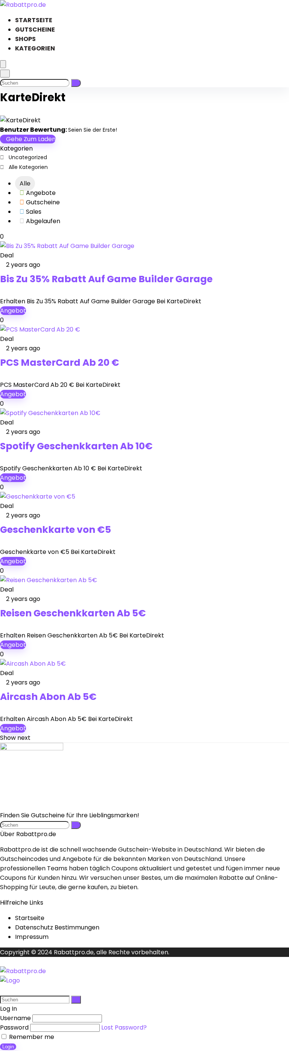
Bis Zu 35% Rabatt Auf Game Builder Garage (106, 279)
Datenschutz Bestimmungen (57, 927)
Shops (25, 39)
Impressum (32, 936)
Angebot (13, 310)
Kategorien (35, 48)
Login (8, 1046)
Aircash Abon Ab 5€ (48, 696)
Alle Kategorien (28, 167)
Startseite (33, 20)
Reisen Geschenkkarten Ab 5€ (73, 613)
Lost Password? (124, 1027)
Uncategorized (28, 157)
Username (15, 1018)
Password (14, 1027)
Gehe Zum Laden (30, 139)
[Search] (5, 74)
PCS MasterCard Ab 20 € (59, 362)
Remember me (31, 1037)
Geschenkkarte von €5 (55, 529)
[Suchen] (76, 83)
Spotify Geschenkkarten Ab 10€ (76, 446)
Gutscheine (35, 29)
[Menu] (3, 64)
